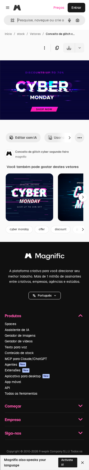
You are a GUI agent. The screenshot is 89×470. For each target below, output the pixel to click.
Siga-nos (13, 433)
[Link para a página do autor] (9, 154)
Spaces (10, 324)
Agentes (15, 364)
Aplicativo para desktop (27, 376)
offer (42, 229)
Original (30, 63)
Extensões (16, 370)
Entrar (76, 7)
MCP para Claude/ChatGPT (26, 359)
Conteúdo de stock (19, 353)
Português (45, 295)
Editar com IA (26, 137)
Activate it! (67, 462)
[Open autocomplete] (10, 20)
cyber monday (19, 229)
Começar (13, 405)
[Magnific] (45, 257)
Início (8, 34)
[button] (44, 295)
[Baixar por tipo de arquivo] (79, 48)
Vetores (35, 34)
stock (21, 34)
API (7, 388)
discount (60, 229)
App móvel (13, 382)
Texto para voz (16, 347)
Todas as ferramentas (21, 393)
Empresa (13, 419)
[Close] (82, 462)
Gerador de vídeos (19, 341)
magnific (21, 157)
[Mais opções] (44, 48)
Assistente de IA (17, 330)
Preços (58, 7)
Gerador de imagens (20, 335)
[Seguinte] (69, 137)
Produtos (13, 315)
